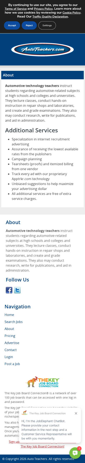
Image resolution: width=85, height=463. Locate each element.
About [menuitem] (9, 328)
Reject (29, 25)
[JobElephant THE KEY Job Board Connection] (42, 378)
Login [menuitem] (9, 357)
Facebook (9, 290)
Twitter (17, 290)
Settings (47, 25)
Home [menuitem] (9, 314)
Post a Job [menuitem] (12, 364)
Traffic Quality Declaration (50, 17)
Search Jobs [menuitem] (14, 321)
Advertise (12, 343)
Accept (12, 25)
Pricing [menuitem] (10, 336)
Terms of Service (16, 9)
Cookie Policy (71, 13)
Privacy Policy (43, 9)
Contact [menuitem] (11, 350)
